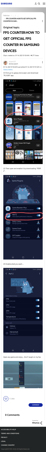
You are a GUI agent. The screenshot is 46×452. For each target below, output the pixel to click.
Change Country (8, 445)
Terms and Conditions (10, 433)
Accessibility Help (8, 429)
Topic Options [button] (39, 21)
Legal (3, 441)
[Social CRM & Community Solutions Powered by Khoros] (37, 422)
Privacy (4, 437)
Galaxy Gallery (8, 70)
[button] (39, 62)
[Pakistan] (6, 3)
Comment (35, 405)
